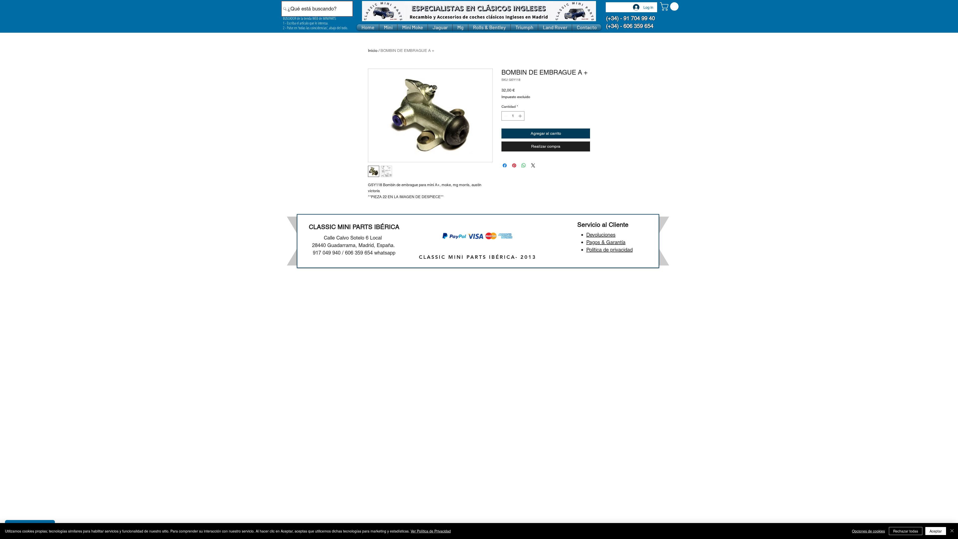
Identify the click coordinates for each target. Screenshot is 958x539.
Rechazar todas (905, 531)
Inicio (372, 50)
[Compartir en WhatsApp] (524, 165)
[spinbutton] (512, 116)
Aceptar (936, 531)
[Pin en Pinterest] (514, 165)
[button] (670, 6)
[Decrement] (505, 116)
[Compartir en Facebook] (505, 165)
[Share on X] (533, 165)
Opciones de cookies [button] (868, 531)
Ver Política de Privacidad (431, 531)
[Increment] (520, 116)
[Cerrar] (952, 531)
